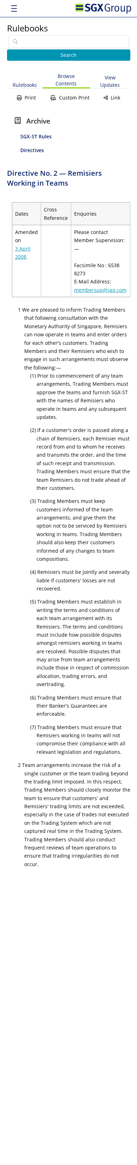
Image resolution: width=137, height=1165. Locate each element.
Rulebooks (27, 28)
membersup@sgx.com (100, 290)
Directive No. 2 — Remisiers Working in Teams (54, 178)
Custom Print (74, 97)
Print (30, 97)
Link (115, 97)
